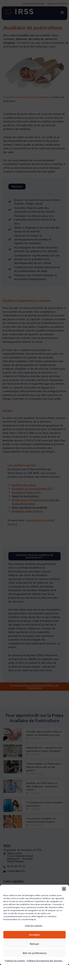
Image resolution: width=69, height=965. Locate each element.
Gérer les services (33, 925)
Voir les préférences (35, 952)
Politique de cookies (15, 960)
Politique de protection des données (44, 960)
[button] (64, 889)
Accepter (34, 934)
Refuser (34, 943)
